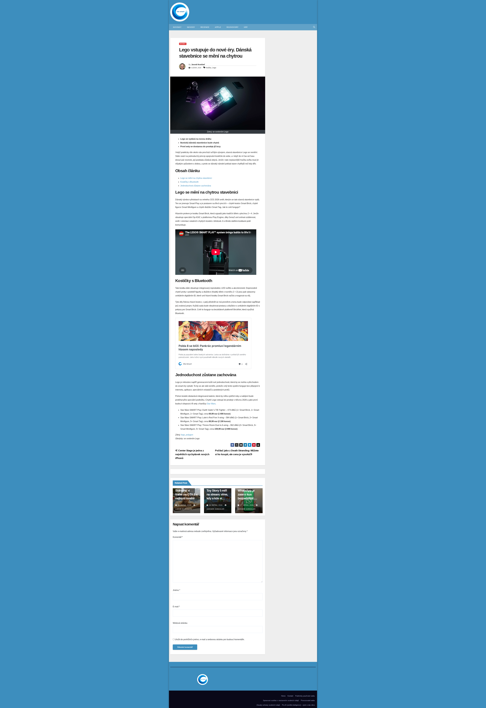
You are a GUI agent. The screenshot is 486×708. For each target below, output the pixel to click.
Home (283, 696)
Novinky (177, 27)
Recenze (204, 27)
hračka (208, 68)
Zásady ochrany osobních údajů (268, 705)
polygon (189, 435)
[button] (314, 27)
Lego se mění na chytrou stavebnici (196, 178)
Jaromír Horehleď (198, 64)
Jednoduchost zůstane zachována (195, 186)
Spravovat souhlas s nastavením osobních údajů (281, 700)
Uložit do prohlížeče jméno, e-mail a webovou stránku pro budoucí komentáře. (210, 639)
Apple (218, 27)
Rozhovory (232, 27)
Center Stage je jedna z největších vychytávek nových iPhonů (192, 454)
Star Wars (211, 404)
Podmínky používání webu (305, 696)
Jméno (176, 590)
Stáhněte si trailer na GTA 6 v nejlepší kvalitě (186, 494)
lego (183, 435)
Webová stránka (180, 623)
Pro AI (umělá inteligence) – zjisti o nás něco (298, 705)
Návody (191, 27)
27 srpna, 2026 (247, 505)
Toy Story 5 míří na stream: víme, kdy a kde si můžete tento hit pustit (217, 498)
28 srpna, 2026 (184, 505)
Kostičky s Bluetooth (189, 182)
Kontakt (290, 696)
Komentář (178, 537)
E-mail (176, 607)
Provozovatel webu (308, 700)
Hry (246, 27)
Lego (214, 68)
